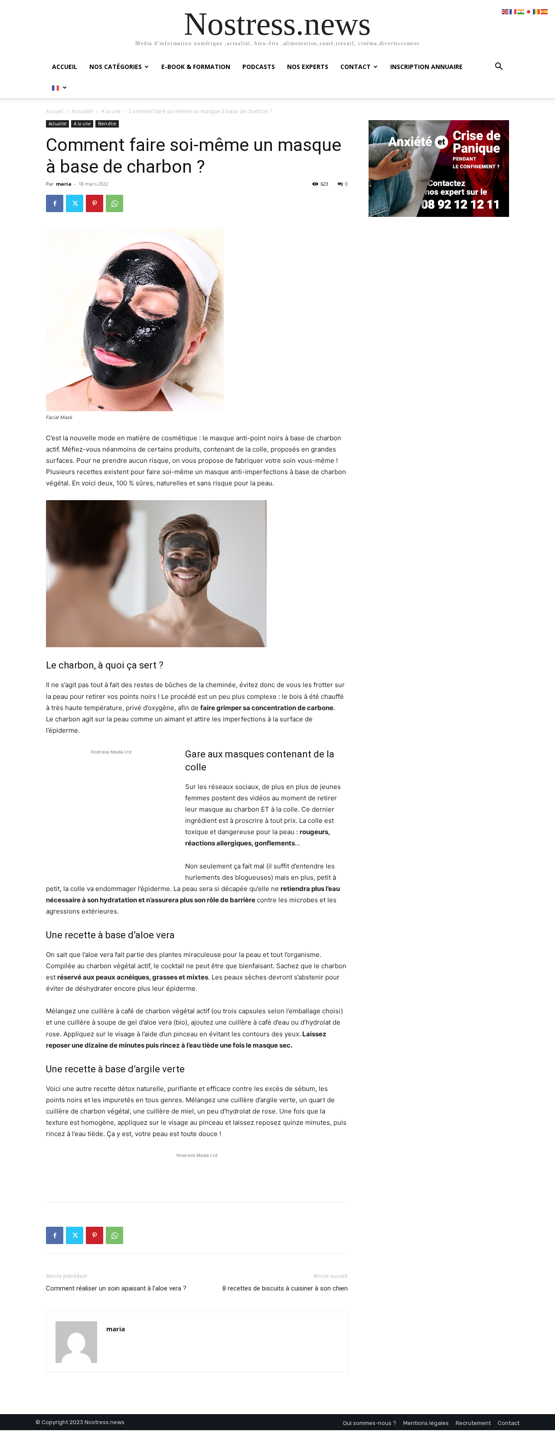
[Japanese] (529, 11)
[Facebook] (54, 203)
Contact (355, 66)
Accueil (64, 66)
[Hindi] (521, 11)
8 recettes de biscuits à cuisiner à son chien (285, 1288)
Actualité (82, 111)
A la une (111, 111)
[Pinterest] (94, 203)
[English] (505, 11)
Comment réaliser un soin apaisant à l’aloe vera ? (116, 1288)
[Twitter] (74, 203)
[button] (498, 67)
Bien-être (107, 124)
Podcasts (258, 66)
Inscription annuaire (426, 66)
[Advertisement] (111, 814)
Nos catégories (115, 66)
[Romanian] (537, 11)
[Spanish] (544, 11)
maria (64, 183)
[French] (59, 87)
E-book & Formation (195, 66)
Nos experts (307, 66)
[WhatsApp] (114, 203)
